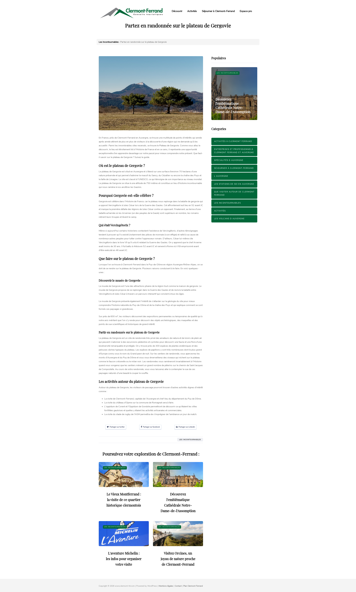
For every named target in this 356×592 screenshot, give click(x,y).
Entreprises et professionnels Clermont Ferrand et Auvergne (234, 151)
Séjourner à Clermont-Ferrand (218, 11)
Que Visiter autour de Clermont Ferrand (234, 193)
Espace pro (246, 11)
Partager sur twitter (117, 427)
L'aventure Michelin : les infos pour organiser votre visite (124, 558)
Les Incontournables (190, 440)
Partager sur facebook (151, 427)
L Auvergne (221, 176)
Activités (192, 11)
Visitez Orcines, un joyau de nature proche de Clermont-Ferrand (178, 558)
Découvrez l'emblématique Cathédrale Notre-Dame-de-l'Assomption (233, 105)
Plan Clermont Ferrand (193, 586)
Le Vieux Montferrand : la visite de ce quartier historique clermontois (124, 499)
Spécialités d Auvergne (228, 160)
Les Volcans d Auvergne (229, 218)
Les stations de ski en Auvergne (234, 184)
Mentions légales (166, 586)
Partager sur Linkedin (186, 427)
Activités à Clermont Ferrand (233, 141)
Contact (178, 586)
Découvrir (177, 11)
